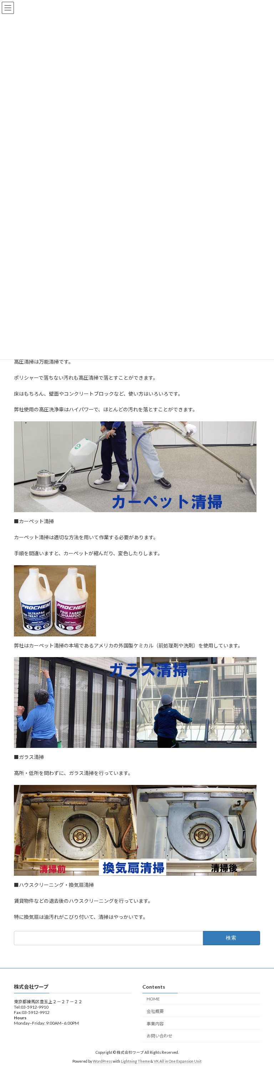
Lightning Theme (135, 1061)
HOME (153, 998)
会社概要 (155, 1011)
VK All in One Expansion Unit (178, 1061)
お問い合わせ (159, 1036)
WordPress (102, 1061)
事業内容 (155, 1023)
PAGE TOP (261, 1032)
